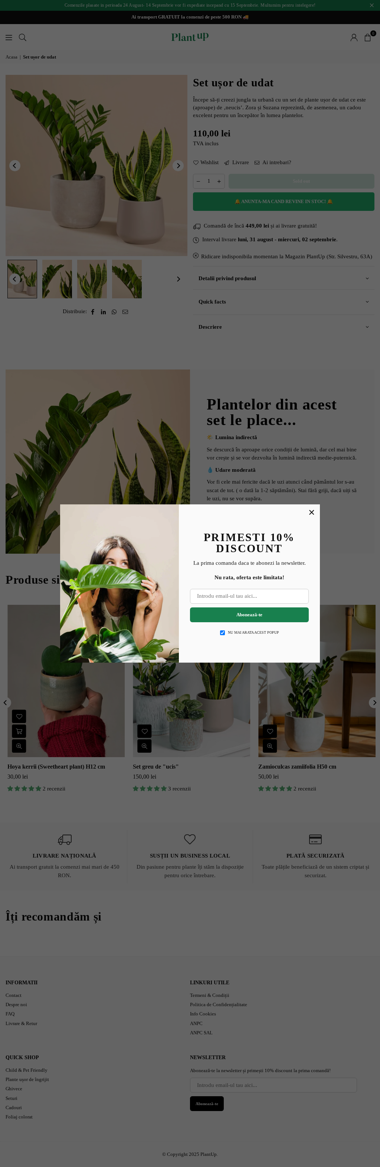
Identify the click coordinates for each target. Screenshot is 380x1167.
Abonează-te (249, 614)
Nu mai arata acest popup (253, 632)
